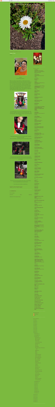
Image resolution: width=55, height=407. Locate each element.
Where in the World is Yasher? (39, 174)
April (36, 388)
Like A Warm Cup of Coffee (39, 299)
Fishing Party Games (37, 156)
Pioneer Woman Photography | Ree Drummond (39, 225)
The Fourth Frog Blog (38, 133)
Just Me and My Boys (38, 245)
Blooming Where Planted (27, 4)
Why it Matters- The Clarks (39, 217)
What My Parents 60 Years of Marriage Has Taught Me (38, 121)
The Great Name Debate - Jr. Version (39, 240)
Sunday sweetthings (38, 355)
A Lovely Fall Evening (38, 342)
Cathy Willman (36, 314)
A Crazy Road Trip (38, 379)
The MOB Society (37, 140)
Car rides (36, 165)
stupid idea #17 (37, 274)
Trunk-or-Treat (12, 53)
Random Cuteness (37, 171)
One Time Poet (37, 271)
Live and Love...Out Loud (38, 177)
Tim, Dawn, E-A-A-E (38, 301)
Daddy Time (37, 375)
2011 (35, 397)
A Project (36, 364)
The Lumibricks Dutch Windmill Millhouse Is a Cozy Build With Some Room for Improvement (39, 71)
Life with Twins (37, 183)
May (36, 387)
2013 (35, 394)
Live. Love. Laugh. (37, 152)
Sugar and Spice (37, 170)
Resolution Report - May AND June (39, 265)
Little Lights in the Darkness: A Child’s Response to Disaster (39, 141)
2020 (35, 324)
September (36, 381)
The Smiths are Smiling (38, 280)
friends (20, 187)
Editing (35, 208)
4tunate (36, 119)
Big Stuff (36, 344)
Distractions (36, 186)
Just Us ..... (36, 180)
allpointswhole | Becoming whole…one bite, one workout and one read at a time (39, 260)
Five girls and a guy (38, 307)
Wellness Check (37, 285)
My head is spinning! (38, 305)
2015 (35, 331)
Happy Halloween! (38, 337)
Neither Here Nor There (38, 291)
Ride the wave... (37, 184)
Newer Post (11, 194)
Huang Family (37, 103)
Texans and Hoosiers (38, 277)
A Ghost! (36, 153)
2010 (35, 398)
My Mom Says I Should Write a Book (39, 309)
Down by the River (37, 237)
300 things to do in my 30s (38, 97)
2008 (35, 401)
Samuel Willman (37, 144)
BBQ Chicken (36, 187)
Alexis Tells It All (37, 268)
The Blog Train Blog (38, 220)
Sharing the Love (37, 367)
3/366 (35, 246)
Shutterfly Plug (36, 272)
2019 (35, 325)
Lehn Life (36, 264)
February (36, 391)
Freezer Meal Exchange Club (39, 126)
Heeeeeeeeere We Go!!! (38, 278)
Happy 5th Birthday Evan (38, 243)
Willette (36, 81)
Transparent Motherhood (38, 162)
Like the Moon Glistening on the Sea (39, 201)
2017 (35, 328)
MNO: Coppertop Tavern (38, 231)
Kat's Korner (37, 78)
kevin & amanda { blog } (38, 147)
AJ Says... (36, 204)
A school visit (37, 372)
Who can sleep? (37, 339)
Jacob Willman (37, 129)
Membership (36, 294)
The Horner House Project (39, 137)
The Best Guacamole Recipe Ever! (39, 148)
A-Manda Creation (37, 156)
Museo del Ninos (37, 360)
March (36, 389)
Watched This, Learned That (38, 205)
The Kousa (36, 365)
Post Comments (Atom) (17, 196)
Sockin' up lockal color (38, 369)
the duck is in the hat (38, 189)
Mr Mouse (36, 376)
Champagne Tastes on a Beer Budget (39, 197)
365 (13, 187)
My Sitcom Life (37, 213)
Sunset (36, 351)
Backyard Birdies (37, 374)
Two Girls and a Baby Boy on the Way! (39, 284)
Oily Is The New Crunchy (38, 100)
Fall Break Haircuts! (38, 362)
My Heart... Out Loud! (37, 211)
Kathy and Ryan (37, 90)
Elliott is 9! (36, 91)
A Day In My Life (37, 298)
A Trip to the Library (38, 354)
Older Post (30, 194)
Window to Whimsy (37, 159)
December (36, 79)
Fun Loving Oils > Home (38, 295)
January (36, 392)
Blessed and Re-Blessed (38, 248)
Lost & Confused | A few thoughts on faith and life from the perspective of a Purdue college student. (39, 108)
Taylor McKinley (37, 116)
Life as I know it (37, 164)
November (36, 335)
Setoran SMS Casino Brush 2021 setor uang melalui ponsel (39, 83)
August (36, 382)
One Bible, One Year (38, 297)
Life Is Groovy (37, 239)
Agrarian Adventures (38, 167)
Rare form (36, 130)
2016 (35, 329)
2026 (35, 319)
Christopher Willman (38, 123)
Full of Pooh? (37, 193)
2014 (35, 332)
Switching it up (37, 343)
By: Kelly (36, 94)
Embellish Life (37, 256)
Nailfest (36, 353)
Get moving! (36, 150)
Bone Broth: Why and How (38, 117)
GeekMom (36, 69)
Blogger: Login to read (38, 304)
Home (21, 194)
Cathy (34, 315)
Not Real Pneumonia (37, 101)
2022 (35, 321)
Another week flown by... (38, 253)
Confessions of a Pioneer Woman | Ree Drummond (39, 86)
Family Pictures (37, 181)
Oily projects (37, 368)
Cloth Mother (37, 112)
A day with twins (37, 252)
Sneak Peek (36, 361)
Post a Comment (12, 192)
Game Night (37, 346)
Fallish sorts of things (38, 378)
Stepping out (37, 350)
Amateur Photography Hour (39, 207)
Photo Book (36, 218)
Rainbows (36, 160)
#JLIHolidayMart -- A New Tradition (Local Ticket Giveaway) (39, 134)
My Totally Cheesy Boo (38, 371)
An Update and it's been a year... (39, 281)
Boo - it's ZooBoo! (37, 358)
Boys (15, 187)
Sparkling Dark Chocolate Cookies (39, 127)
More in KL (36, 104)
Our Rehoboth (37, 210)
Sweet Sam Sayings (37, 145)
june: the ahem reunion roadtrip (38, 275)
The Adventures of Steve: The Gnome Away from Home (39, 230)
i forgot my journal (37, 190)
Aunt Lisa (36, 233)
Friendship (36, 110)
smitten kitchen (37, 74)
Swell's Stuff (36, 236)
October (36, 336)
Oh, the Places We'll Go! (38, 242)
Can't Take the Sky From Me (39, 302)
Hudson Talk (36, 287)
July (35, 384)
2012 (35, 395)
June (36, 385)
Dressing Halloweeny (38, 357)
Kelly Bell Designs (37, 93)
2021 (35, 322)
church (17, 187)
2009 (35, 400)
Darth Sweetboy (37, 124)
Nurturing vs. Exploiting (38, 168)
